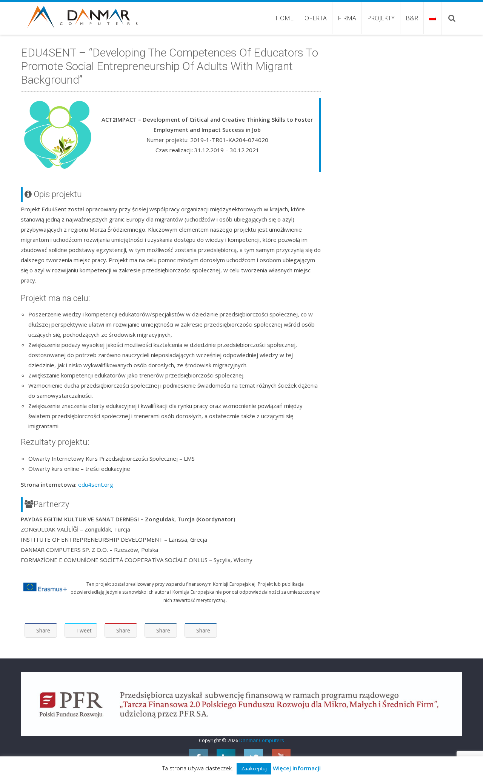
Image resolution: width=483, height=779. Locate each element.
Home (284, 18)
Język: (432, 18)
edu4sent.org (95, 484)
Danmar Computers (261, 740)
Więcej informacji (297, 768)
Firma (347, 18)
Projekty (381, 18)
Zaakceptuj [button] (254, 768)
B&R (412, 18)
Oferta (316, 18)
